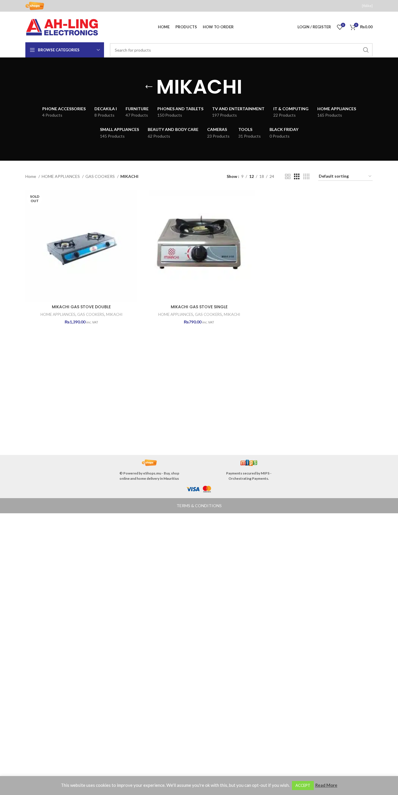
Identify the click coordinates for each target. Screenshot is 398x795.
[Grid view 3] (297, 176)
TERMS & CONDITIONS (199, 505)
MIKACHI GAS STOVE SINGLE (199, 307)
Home (31, 176)
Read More (326, 785)
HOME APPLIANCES (61, 176)
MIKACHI (114, 314)
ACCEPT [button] (302, 785)
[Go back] (149, 87)
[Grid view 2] (287, 176)
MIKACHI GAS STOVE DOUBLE (81, 307)
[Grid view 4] (306, 176)
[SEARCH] (366, 50)
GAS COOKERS (100, 176)
